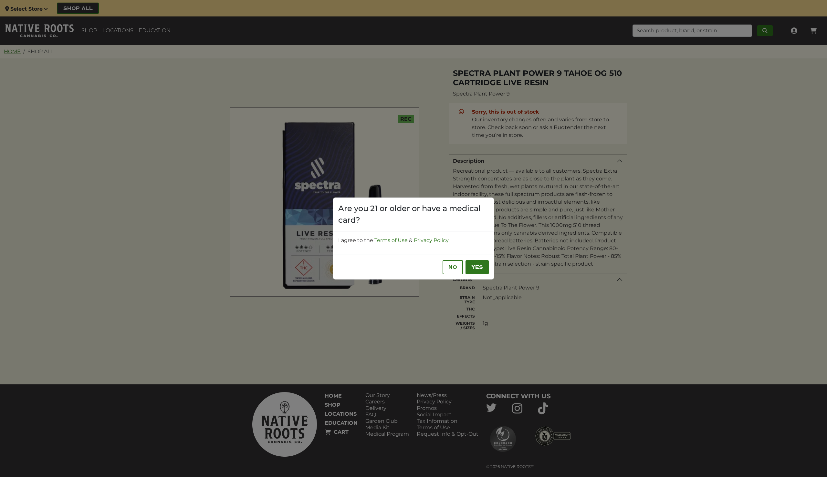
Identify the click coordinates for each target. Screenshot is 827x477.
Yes (477, 267)
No (452, 267)
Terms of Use (391, 240)
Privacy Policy (431, 240)
